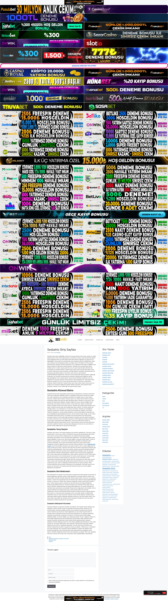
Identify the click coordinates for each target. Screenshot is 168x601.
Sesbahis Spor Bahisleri (106, 487)
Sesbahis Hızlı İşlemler (116, 475)
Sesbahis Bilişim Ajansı (106, 462)
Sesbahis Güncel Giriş (106, 474)
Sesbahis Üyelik (106, 377)
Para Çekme (105, 403)
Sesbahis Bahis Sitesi (115, 461)
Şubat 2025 (105, 431)
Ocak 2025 (105, 433)
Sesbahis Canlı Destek (108, 370)
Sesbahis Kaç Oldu (107, 381)
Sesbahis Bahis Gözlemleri (106, 461)
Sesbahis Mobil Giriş (107, 373)
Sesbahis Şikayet (109, 339)
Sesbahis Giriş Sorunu (114, 470)
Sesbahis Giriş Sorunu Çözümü (107, 472)
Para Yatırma (105, 405)
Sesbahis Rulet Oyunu (116, 484)
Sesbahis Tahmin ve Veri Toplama (107, 489)
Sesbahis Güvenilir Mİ (108, 384)
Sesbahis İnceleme (89, 339)
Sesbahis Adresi (106, 352)
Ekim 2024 (105, 440)
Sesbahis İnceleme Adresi (106, 499)
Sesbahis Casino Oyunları (115, 466)
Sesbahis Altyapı (52, 539)
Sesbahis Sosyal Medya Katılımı (107, 485)
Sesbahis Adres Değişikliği (106, 457)
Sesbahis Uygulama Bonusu (113, 494)
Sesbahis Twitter (105, 494)
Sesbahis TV (112, 492)
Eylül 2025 (105, 424)
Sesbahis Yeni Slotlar (113, 495)
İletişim (117, 339)
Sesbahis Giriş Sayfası (54, 538)
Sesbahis (80, 339)
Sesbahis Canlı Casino (112, 464)
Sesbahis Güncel (116, 472)
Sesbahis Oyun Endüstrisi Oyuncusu (108, 480)
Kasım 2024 (105, 437)
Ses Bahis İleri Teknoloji (112, 497)
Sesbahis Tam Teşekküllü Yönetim (108, 490)
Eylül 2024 (105, 442)
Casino (104, 398)
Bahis (103, 396)
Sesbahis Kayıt (106, 379)
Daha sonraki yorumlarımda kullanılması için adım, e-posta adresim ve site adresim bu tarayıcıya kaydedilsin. (71, 581)
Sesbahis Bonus (106, 375)
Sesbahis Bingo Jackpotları (115, 462)
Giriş (50, 537)
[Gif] (84, 160)
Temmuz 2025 (106, 426)
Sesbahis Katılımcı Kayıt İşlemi (107, 477)
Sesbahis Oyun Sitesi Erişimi (107, 482)
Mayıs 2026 (105, 422)
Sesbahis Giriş (99, 339)
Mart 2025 (105, 428)
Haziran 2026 (106, 420)
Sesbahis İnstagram (107, 368)
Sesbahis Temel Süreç (106, 492)
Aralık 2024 (105, 435)
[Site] (42, 115)
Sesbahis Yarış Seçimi (64, 538)
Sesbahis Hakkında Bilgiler (106, 475)
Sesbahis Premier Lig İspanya (107, 484)
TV (103, 407)
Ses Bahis (113, 455)
